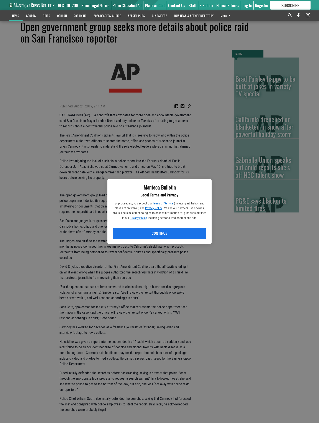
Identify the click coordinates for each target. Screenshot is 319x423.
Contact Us (176, 5)
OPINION (62, 15)
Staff (192, 5)
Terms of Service (163, 203)
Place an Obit (155, 5)
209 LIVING (80, 15)
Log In (247, 5)
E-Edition (206, 5)
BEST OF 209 (68, 5)
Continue (159, 233)
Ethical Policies (227, 5)
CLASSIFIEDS (159, 15)
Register (261, 5)
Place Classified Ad (127, 5)
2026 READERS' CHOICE (107, 15)
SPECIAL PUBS (136, 15)
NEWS (15, 15)
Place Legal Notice (95, 5)
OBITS (46, 15)
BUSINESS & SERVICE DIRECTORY (194, 15)
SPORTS (31, 15)
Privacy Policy (153, 208)
